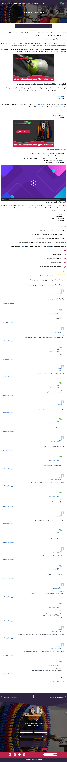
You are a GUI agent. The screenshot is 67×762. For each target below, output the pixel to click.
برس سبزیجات (51, 280)
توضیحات (45, 740)
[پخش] (64, 199)
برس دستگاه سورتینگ (59, 280)
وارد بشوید (52, 681)
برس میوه (38, 280)
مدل (46, 734)
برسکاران (22, 246)
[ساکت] (5, 199)
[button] (33, 183)
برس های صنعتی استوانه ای (38, 104)
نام (46, 728)
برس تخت (60, 98)
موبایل (31, 728)
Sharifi (60, 629)
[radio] (37, 30)
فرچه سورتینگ (33, 280)
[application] (33, 3)
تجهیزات (61, 104)
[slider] (34, 199)
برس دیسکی (60, 96)
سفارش (48, 246)
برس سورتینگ (44, 280)
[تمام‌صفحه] (3, 199)
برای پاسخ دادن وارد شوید (8, 303)
